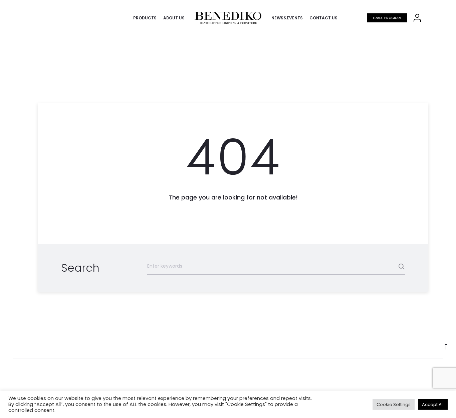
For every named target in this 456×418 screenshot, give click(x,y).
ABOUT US (174, 18)
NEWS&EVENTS (287, 18)
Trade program (387, 17)
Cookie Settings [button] (394, 404)
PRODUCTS (145, 18)
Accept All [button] (433, 404)
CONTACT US (323, 18)
